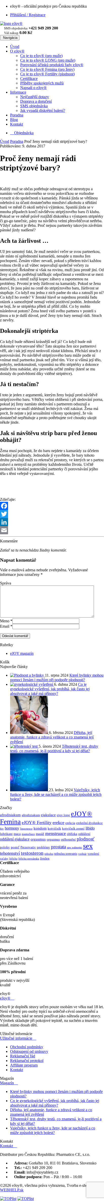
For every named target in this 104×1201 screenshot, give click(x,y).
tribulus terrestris (65, 853)
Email (4, 626)
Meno (4, 621)
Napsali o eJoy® (33, 87)
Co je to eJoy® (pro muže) (41, 56)
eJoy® (7, 998)
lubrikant (6, 834)
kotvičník (54, 828)
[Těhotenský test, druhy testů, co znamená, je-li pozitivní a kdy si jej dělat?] (24, 746)
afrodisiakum (10, 815)
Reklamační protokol (26, 1060)
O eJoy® (17, 51)
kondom (40, 828)
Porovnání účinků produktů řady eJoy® (51, 65)
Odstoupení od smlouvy (29, 1051)
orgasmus (38, 839)
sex (88, 846)
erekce (58, 822)
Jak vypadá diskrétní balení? (42, 110)
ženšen (44, 858)
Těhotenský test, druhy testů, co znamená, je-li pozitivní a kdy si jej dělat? (54, 748)
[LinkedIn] (52, 522)
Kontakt (16, 124)
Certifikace (29, 78)
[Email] (52, 530)
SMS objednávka (34, 106)
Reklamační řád (22, 1056)
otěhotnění (68, 839)
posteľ (15, 847)
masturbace (28, 834)
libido (90, 828)
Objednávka (22, 133)
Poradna (16, 115)
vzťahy (4, 858)
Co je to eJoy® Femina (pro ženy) (47, 69)
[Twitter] (52, 514)
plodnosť (85, 839)
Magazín (9, 1083)
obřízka (72, 834)
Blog (14, 119)
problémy (43, 847)
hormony (12, 828)
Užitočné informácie (18, 1038)
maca (17, 834)
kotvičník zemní (73, 828)
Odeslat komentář (15, 636)
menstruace (55, 833)
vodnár (82, 853)
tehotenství (10, 853)
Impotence (26, 828)
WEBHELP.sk (11, 1190)
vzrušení (93, 853)
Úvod (14, 46)
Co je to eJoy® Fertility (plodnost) (47, 74)
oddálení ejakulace (15, 839)
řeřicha (13, 858)
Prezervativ (28, 847)
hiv (2, 828)
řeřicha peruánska (28, 858)
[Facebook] (52, 506)
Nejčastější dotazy (34, 97)
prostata (58, 846)
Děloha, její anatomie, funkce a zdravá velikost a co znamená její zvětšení (52, 737)
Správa (5, 583)
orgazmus (53, 839)
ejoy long (63, 815)
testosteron (32, 853)
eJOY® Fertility (36, 822)
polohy (5, 847)
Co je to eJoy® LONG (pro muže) (47, 60)
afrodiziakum (31, 815)
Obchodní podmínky (26, 1047)
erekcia (70, 823)
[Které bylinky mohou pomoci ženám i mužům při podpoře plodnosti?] (27, 675)
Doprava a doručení (36, 101)
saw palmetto (74, 847)
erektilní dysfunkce (89, 823)
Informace (18, 92)
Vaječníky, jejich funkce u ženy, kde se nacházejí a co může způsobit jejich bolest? (55, 794)
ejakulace (48, 815)
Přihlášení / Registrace (27, 15)
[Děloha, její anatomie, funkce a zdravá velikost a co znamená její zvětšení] (29, 732)
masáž (40, 834)
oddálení (84, 834)
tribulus (48, 853)
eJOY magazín (22, 653)
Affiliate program (24, 1065)
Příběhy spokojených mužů (42, 83)
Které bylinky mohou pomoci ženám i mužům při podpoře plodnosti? (56, 677)
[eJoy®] (11, 23)
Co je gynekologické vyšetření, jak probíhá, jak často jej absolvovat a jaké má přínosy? (50, 689)
